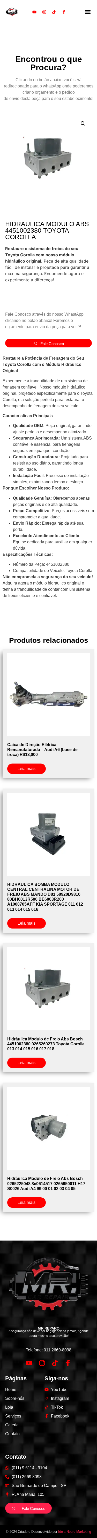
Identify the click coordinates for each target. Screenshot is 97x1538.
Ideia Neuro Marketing (74, 1532)
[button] (88, 11)
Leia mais (26, 768)
